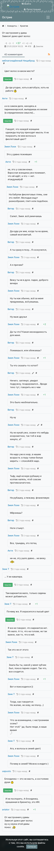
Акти (4, 98)
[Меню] (48, 17)
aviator (5, 809)
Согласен (31, 846)
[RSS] (49, 54)
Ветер (11, 208)
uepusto (6, 771)
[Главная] (3, 26)
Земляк (39, 46)
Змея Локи (10, 146)
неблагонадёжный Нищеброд (18, 60)
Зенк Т (5, 569)
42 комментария (13, 54)
